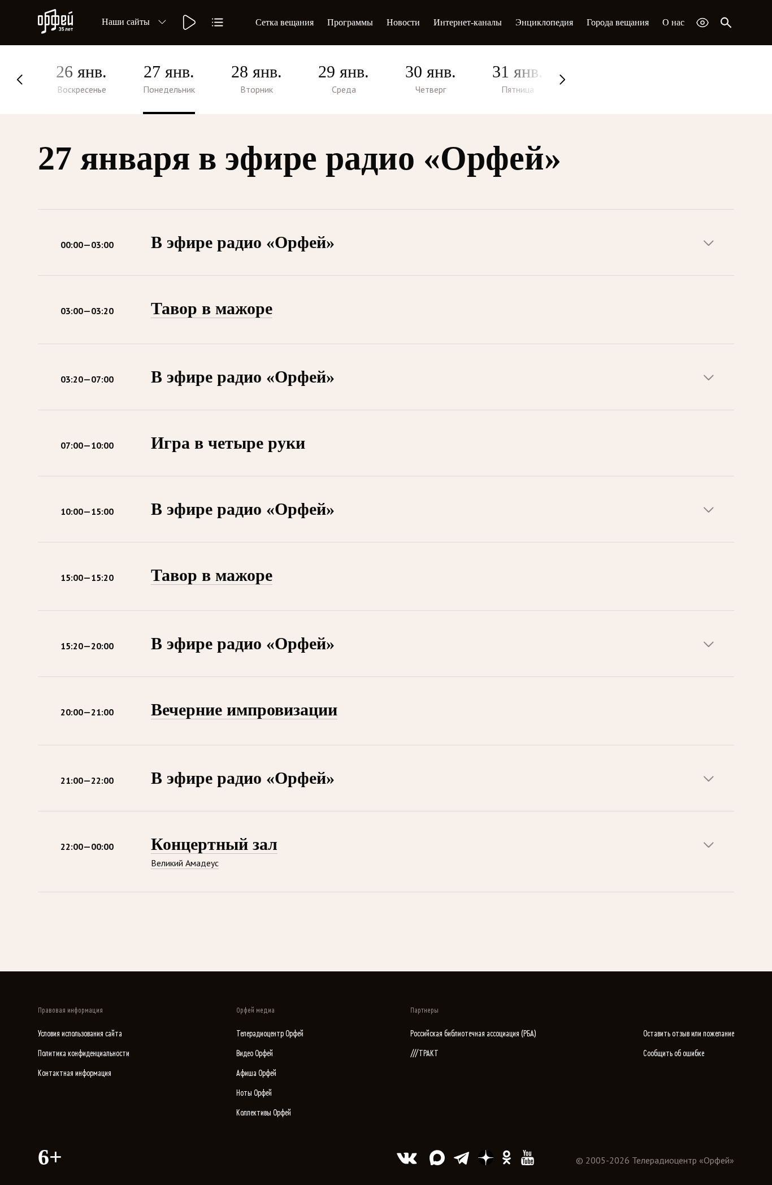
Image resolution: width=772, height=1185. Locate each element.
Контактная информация (74, 1073)
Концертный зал (214, 844)
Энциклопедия (544, 22)
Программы (350, 22)
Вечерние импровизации (244, 709)
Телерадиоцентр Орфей (269, 1034)
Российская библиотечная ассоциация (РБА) (473, 1034)
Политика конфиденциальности (83, 1053)
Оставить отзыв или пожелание (688, 1034)
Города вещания (618, 22)
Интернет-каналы (467, 22)
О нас (673, 22)
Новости (403, 22)
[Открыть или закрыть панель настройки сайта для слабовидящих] (702, 22)
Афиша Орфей (256, 1073)
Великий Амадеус (185, 863)
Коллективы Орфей (263, 1113)
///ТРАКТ (424, 1053)
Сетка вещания (284, 22)
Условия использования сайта (80, 1034)
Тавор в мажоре (211, 308)
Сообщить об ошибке (673, 1053)
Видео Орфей (254, 1053)
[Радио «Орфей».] (188, 22)
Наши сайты (126, 22)
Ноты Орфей (254, 1093)
